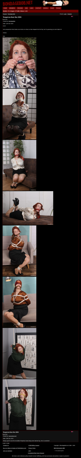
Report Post (5, 19)
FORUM (58, 8)
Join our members (7, 451)
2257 (29, 451)
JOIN (26, 8)
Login (65, 14)
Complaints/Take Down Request (36, 453)
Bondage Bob (11, 14)
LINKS (31, 8)
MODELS (45, 8)
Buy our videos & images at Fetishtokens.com (14, 448)
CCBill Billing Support (33, 445)
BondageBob (12, 21)
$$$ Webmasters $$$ (59, 448)
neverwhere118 (12, 436)
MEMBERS (12, 8)
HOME (5, 8)
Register (70, 14)
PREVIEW (20, 8)
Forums (5, 14)
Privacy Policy (32, 448)
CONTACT (38, 8)
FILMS (52, 8)
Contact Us (6, 445)
